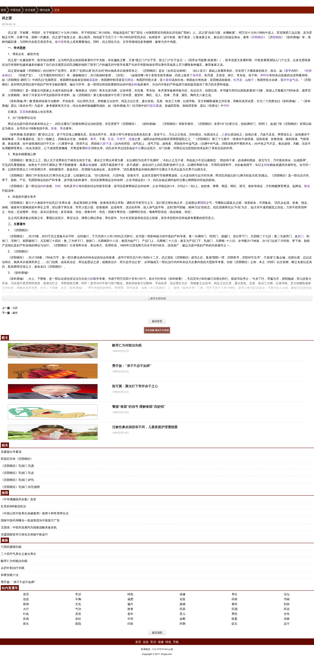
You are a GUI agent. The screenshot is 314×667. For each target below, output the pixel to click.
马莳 (15, 308)
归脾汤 (128, 79)
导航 (176, 642)
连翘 (131, 139)
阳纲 (275, 37)
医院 (78, 623)
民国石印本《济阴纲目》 (17, 458)
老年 (130, 613)
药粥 (182, 623)
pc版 (170, 649)
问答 (130, 623)
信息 (26, 599)
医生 (26, 623)
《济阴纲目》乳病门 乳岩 (17, 472)
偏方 (130, 604)
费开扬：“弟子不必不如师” (131, 365)
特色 (130, 594)
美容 (78, 613)
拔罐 (182, 604)
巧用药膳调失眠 (11, 546)
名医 (182, 599)
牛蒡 (120, 139)
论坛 (287, 594)
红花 (111, 139)
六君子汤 (106, 143)
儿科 (90, 278)
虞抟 (15, 313)
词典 (287, 618)
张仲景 (196, 75)
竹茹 (150, 105)
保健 (182, 594)
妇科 (134, 84)
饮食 (54, 128)
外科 (58, 186)
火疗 (26, 609)
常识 (78, 594)
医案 (234, 618)
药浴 (287, 609)
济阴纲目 (258, 37)
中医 (61, 41)
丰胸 (78, 599)
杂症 (78, 618)
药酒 (234, 609)
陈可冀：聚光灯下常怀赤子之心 (135, 386)
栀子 (251, 79)
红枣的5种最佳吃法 (13, 506)
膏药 (234, 604)
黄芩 (93, 139)
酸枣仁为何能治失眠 (127, 345)
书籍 (287, 599)
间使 (267, 164)
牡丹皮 (237, 79)
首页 (3, 10)
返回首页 (157, 321)
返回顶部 (157, 632)
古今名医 (30, 10)
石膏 (156, 105)
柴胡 (169, 79)
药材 (234, 599)
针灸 (26, 613)
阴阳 (203, 202)
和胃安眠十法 (9, 575)
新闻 (26, 604)
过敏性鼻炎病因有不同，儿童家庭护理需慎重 (145, 426)
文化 (78, 604)
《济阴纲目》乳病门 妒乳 (17, 479)
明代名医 (45, 10)
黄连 (307, 186)
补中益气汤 (290, 79)
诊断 (182, 618)
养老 (63, 128)
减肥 (130, 599)
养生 (75, 186)
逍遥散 (93, 79)
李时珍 (264, 75)
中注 (138, 148)
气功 (78, 609)
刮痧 (287, 604)
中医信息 (15, 10)
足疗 (287, 623)
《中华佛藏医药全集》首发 (18, 499)
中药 (130, 618)
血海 (88, 164)
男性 (234, 613)
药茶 (182, 609)
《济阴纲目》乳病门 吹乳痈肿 (20, 486)
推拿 (130, 609)
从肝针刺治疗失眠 (12, 568)
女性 (287, 613)
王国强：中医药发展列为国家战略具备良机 (29, 527)
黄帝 (288, 70)
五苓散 (24, 111)
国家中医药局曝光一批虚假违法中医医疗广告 (30, 520)
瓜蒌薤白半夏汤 (11, 451)
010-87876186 (160, 649)
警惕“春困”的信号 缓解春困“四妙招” (139, 406)
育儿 (182, 613)
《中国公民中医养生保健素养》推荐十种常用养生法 (35, 513)
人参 (224, 134)
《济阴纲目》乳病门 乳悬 (17, 465)
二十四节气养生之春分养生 (18, 553)
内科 (43, 186)
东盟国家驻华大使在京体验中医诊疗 (24, 534)
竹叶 (226, 105)
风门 (301, 236)
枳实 (88, 148)
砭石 (234, 623)
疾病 (26, 618)
